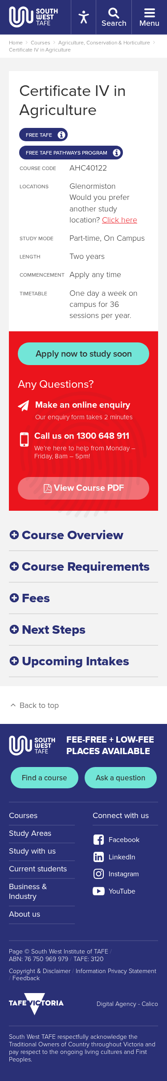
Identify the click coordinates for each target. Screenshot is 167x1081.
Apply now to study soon (84, 354)
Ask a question (121, 778)
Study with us (32, 851)
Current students (38, 869)
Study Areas (30, 833)
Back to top (38, 705)
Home (16, 43)
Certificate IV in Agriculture (40, 50)
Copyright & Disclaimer (39, 971)
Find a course (44, 778)
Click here (119, 220)
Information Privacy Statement (116, 971)
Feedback (26, 978)
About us (24, 914)
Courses (40, 43)
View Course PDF (89, 488)
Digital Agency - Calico (127, 1004)
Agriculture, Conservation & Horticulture (104, 43)
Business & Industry (28, 891)
